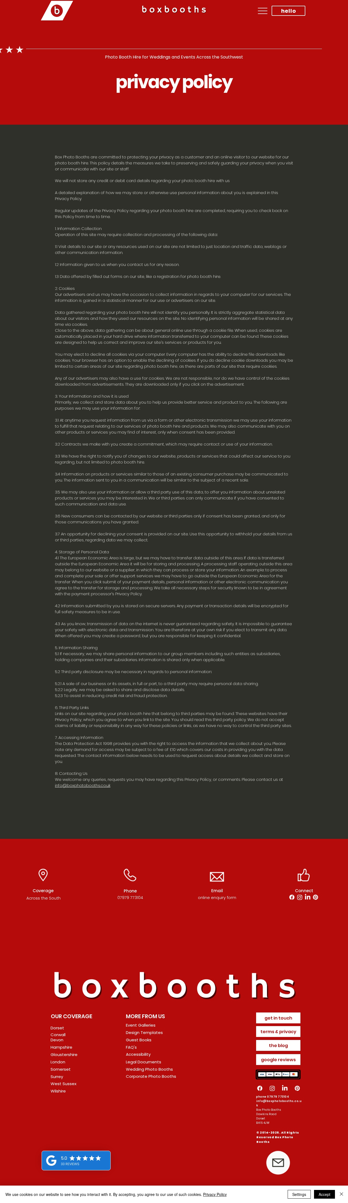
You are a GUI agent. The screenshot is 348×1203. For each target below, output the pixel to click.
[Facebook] (291, 897)
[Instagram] (299, 897)
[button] (70, 1054)
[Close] (341, 1194)
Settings (299, 1194)
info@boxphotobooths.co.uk (82, 785)
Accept (324, 1194)
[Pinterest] (315, 897)
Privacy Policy (215, 1194)
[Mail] (278, 1162)
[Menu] (262, 11)
